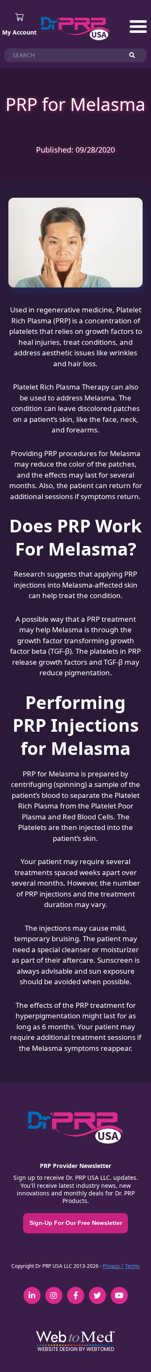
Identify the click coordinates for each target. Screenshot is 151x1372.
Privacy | (113, 1266)
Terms (132, 1266)
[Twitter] (97, 1290)
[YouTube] (119, 1290)
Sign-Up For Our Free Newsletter (75, 1222)
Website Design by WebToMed (75, 1349)
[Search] (136, 55)
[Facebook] (75, 1290)
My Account (19, 32)
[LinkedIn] (32, 1290)
